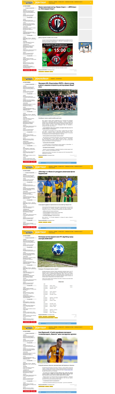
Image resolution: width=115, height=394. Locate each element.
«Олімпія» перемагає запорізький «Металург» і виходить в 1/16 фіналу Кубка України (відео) (29, 59)
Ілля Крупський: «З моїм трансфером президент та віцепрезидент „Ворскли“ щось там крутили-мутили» (29, 24)
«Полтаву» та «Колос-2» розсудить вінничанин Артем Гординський (28, 15)
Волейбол (42, 78)
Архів (34, 70)
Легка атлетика (26, 191)
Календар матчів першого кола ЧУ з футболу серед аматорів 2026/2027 (29, 21)
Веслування (25, 41)
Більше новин (27, 70)
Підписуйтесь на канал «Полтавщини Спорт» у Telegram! (58, 162)
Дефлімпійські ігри (26, 44)
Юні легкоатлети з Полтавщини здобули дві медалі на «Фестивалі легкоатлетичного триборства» (29, 28)
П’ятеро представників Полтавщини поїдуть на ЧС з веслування (28, 43)
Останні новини (26, 6)
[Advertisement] (85, 11)
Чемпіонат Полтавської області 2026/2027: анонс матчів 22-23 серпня (29, 316)
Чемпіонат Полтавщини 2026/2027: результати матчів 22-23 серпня (28, 54)
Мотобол (25, 213)
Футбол (41, 2)
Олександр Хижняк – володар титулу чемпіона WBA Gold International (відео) (29, 149)
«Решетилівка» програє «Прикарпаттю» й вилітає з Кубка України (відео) (29, 152)
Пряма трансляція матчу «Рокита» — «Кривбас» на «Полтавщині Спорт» (28, 319)
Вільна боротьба (26, 141)
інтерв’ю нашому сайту (69, 369)
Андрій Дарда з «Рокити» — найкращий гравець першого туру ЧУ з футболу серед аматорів (29, 39)
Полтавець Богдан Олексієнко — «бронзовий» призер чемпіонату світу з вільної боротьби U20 (29, 67)
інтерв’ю (47, 368)
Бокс (24, 147)
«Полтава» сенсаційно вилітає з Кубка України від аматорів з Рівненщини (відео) (29, 159)
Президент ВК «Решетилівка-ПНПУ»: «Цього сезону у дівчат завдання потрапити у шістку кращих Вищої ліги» (29, 11)
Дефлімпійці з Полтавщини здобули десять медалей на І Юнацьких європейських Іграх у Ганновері (28, 46)
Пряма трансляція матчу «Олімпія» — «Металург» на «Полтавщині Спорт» (28, 63)
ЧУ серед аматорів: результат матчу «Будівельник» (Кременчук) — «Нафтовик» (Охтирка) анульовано (29, 33)
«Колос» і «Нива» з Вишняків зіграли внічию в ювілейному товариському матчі (29, 50)
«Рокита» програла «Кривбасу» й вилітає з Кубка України (29, 155)
